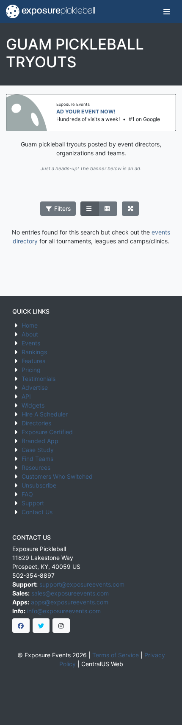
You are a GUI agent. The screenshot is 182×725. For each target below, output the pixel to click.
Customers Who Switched (57, 476)
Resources (36, 467)
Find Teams (37, 458)
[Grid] (108, 208)
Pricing (31, 369)
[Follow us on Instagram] (61, 625)
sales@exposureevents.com (70, 593)
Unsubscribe (39, 485)
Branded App (40, 440)
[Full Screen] (130, 208)
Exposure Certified (47, 432)
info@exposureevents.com (64, 611)
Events (31, 343)
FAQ (27, 494)
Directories (36, 423)
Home (30, 325)
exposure (57, 11)
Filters (61, 208)
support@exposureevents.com (81, 584)
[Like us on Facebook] (21, 625)
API (26, 396)
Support (33, 503)
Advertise (35, 387)
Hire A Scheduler (45, 414)
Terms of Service (115, 655)
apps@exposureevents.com (69, 602)
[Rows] (89, 208)
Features (33, 360)
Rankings (34, 352)
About (30, 334)
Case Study (38, 449)
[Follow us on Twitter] (41, 625)
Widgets (33, 405)
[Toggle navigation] (166, 11)
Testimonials (38, 378)
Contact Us (37, 511)
